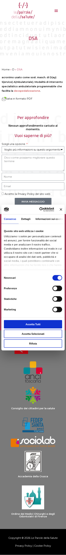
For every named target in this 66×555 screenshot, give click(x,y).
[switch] (57, 288)
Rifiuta (33, 343)
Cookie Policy (42, 545)
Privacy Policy (26, 194)
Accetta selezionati (33, 333)
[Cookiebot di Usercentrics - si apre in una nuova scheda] (40, 209)
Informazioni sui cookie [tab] (49, 218)
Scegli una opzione (14, 144)
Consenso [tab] (10, 218)
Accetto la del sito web (27, 194)
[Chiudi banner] (61, 209)
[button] (56, 10)
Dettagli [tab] (25, 218)
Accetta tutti (33, 324)
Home (6, 69)
